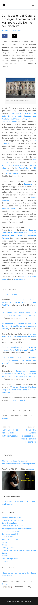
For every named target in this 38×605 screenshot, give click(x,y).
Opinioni (5, 561)
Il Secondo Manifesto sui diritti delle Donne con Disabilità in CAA (19, 574)
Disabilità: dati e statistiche (12, 520)
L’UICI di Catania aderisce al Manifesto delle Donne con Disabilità (19, 302)
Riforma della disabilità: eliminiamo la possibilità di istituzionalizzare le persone (18, 462)
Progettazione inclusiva (11, 539)
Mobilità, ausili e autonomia (13, 526)
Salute (4, 553)
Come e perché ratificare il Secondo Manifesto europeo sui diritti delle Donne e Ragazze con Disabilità (19, 374)
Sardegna (28, 184)
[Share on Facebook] (4, 36)
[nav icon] (33, 5)
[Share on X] (15, 36)
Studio (4, 545)
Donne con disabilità (17, 400)
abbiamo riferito (9, 208)
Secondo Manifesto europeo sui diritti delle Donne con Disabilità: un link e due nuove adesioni (19, 326)
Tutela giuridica (8, 548)
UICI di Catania (12, 173)
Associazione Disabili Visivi (13, 165)
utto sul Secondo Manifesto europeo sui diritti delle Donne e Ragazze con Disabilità (19, 390)
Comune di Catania (9, 122)
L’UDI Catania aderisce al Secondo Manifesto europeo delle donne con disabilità (19, 360)
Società (5, 556)
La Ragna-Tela (21, 168)
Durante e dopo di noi (10, 531)
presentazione (19, 279)
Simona (6, 30)
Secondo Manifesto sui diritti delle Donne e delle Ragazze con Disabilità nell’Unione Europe (19, 116)
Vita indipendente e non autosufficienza (17, 528)
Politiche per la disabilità (11, 518)
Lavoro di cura (7, 537)
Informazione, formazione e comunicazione (19, 550)
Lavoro (4, 542)
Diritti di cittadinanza (10, 523)
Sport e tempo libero (10, 558)
